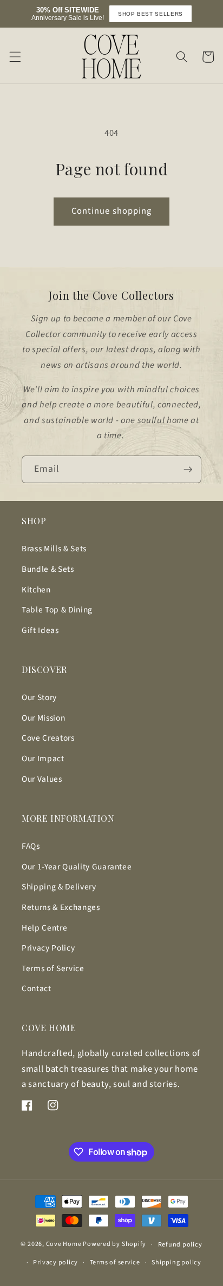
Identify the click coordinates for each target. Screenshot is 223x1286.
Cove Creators (48, 738)
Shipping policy (176, 1262)
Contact (36, 988)
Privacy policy (55, 1262)
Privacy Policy (48, 948)
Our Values (42, 779)
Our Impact (43, 758)
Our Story (39, 697)
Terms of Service (53, 968)
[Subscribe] (188, 470)
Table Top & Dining (57, 610)
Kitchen (36, 590)
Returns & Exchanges (61, 907)
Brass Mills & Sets (54, 549)
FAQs (31, 846)
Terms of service (115, 1262)
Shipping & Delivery (59, 887)
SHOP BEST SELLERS (150, 14)
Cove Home (64, 1244)
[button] (15, 57)
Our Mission (43, 718)
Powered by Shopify (114, 1244)
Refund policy (180, 1244)
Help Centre (44, 928)
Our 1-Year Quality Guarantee (77, 867)
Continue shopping (111, 211)
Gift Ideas (40, 630)
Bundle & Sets (48, 569)
